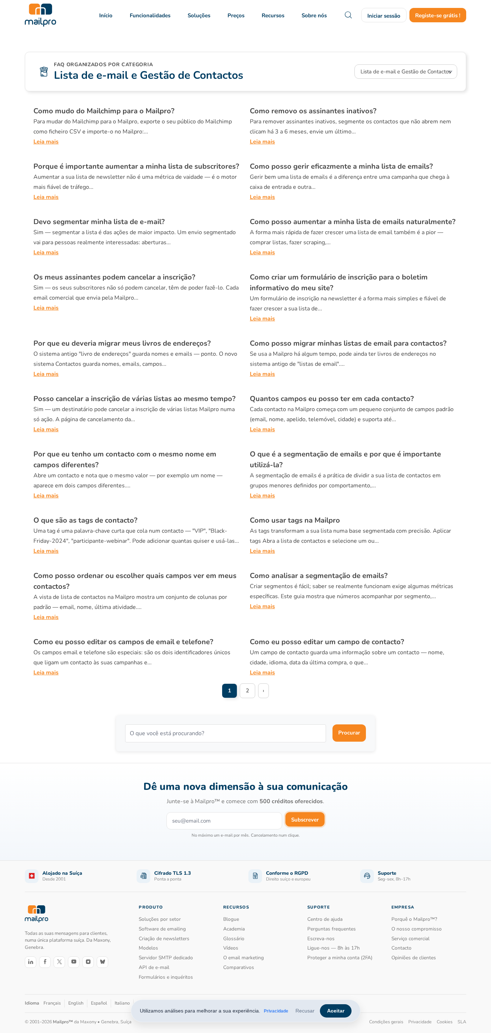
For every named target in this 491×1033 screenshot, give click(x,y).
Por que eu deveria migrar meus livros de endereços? (122, 343)
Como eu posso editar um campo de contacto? (327, 642)
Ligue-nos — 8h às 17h (333, 948)
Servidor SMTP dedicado (166, 957)
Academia (234, 928)
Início (106, 15)
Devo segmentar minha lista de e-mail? (99, 222)
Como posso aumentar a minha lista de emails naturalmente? (352, 222)
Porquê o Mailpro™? (414, 919)
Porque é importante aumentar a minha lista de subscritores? (136, 166)
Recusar (305, 1011)
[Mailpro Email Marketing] (36, 914)
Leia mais (46, 142)
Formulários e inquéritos (166, 977)
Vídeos (230, 948)
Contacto (401, 948)
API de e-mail (154, 967)
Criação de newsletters (164, 938)
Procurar (349, 732)
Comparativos (238, 967)
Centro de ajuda (325, 919)
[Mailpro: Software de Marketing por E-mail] (40, 15)
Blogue (231, 919)
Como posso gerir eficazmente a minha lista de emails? (341, 166)
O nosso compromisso (416, 928)
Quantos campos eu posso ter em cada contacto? (332, 399)
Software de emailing (162, 928)
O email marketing (243, 957)
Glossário (233, 938)
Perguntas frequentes (331, 928)
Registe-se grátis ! (437, 15)
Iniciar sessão (383, 15)
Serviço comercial (410, 938)
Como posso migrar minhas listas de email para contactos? (348, 343)
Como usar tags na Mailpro (295, 520)
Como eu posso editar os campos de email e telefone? (123, 642)
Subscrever (305, 819)
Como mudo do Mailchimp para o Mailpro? (103, 111)
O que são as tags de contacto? (85, 520)
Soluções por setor (160, 919)
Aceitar (335, 1011)
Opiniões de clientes (413, 957)
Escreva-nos (321, 938)
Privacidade (276, 1011)
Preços (236, 15)
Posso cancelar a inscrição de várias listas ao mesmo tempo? (134, 399)
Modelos (148, 948)
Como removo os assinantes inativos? (313, 111)
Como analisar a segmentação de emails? (318, 576)
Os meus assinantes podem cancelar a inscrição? (114, 277)
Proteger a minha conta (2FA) (339, 957)
